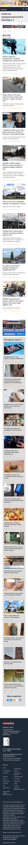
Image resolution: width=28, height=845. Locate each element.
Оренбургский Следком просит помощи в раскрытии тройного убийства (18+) (13, 233)
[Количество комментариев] (14, 361)
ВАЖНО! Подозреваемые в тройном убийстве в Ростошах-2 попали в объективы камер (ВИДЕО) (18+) (13, 302)
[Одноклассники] (5, 35)
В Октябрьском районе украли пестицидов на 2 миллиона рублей (13, 429)
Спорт (15, 783)
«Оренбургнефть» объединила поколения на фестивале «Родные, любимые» (13, 524)
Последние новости (12, 339)
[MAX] (9, 35)
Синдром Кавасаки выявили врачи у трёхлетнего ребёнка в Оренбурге (13, 594)
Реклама (5, 776)
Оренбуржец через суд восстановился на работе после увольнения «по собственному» (13, 406)
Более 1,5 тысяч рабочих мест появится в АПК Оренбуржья (12, 616)
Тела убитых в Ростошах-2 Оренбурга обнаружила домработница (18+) (11, 268)
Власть (5, 779)
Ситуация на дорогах (17, 773)
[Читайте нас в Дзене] (17, 700)
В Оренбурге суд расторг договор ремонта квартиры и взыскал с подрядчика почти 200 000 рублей (12, 380)
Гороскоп (5, 773)
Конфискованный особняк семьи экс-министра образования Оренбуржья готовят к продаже (13, 548)
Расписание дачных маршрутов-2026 (7, 793)
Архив (4, 768)
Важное (16, 771)
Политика (17, 779)
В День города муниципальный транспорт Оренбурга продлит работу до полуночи (14, 500)
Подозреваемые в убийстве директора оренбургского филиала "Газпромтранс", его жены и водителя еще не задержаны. (13, 239)
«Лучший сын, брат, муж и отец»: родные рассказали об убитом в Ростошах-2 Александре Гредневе (14, 132)
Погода (16, 785)
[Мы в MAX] (20, 700)
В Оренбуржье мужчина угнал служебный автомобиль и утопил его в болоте (13, 476)
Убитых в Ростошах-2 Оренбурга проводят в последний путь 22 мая (14, 203)
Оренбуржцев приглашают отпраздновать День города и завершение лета (11, 452)
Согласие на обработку (9, 754)
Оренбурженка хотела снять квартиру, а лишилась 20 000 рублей (13, 357)
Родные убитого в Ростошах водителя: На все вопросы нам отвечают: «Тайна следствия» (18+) (13, 98)
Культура (5, 783)
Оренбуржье (6, 788)
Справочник (17, 768)
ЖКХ (4, 785)
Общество (17, 781)
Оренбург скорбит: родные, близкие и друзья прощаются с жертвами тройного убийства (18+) (13, 166)
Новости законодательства (19, 788)
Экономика (6, 781)
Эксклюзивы (6, 771)
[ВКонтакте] (3, 35)
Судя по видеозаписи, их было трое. (11, 308)
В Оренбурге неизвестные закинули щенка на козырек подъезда (13, 571)
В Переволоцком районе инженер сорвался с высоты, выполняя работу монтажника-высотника (14, 685)
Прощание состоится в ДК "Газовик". (12, 206)
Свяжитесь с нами (8, 727)
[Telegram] (7, 35)
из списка (13, 839)
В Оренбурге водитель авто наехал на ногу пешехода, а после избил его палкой (13, 639)
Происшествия (18, 776)
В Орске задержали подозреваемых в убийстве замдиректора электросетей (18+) (13, 59)
